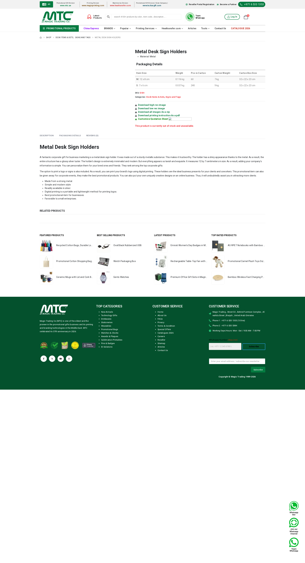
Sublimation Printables (111, 340)
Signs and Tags (173, 97)
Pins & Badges (108, 343)
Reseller (161, 340)
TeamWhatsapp (200, 17)
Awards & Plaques (109, 336)
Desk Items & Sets (155, 97)
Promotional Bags (109, 329)
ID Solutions (106, 347)
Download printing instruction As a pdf (159, 115)
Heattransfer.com (171, 28)
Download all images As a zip (154, 112)
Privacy (161, 322)
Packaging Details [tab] (70, 135)
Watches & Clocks (109, 333)
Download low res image (151, 108)
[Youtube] (61, 358)
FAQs (160, 319)
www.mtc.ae (65, 5)
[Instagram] (69, 358)
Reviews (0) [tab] (92, 135)
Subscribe (254, 346)
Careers (161, 336)
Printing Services (145, 28)
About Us (162, 315)
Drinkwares (106, 319)
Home (160, 312)
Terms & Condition (166, 326)
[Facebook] (44, 358)
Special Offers (164, 329)
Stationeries (106, 322)
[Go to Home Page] (41, 37)
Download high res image (152, 105)
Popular (124, 28)
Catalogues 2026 (165, 333)
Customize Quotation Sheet (153, 119)
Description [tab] (47, 135)
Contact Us (220, 28)
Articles (192, 28)
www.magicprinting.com (93, 5)
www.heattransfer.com (120, 5)
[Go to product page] (46, 246)
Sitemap (161, 343)
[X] (52, 358)
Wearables (106, 326)
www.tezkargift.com (152, 5)
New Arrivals (107, 312)
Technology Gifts (109, 315)
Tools (204, 28)
